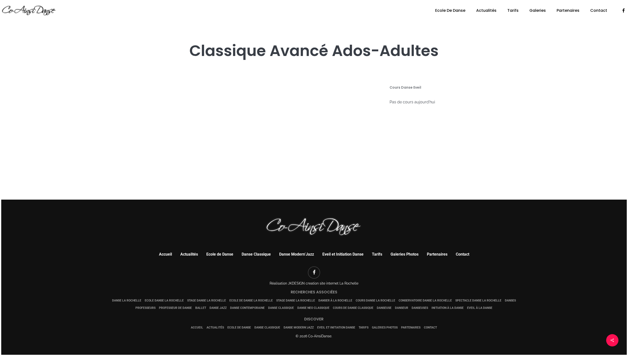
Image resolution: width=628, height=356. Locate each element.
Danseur (401, 308)
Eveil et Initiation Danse (343, 254)
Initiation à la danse (448, 308)
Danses (510, 300)
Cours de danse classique (353, 308)
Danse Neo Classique (313, 308)
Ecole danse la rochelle (164, 300)
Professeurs (145, 308)
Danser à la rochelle (335, 300)
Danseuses (420, 308)
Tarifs (377, 254)
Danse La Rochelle (126, 300)
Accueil (165, 254)
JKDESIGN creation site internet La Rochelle (323, 283)
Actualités (189, 254)
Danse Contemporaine (247, 308)
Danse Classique (256, 254)
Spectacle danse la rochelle (478, 300)
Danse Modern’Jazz (296, 254)
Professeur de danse (175, 308)
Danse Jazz (218, 308)
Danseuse (384, 308)
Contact (462, 254)
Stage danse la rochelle (206, 300)
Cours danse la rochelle (375, 300)
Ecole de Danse (219, 254)
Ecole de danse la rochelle (251, 300)
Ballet (200, 308)
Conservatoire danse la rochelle (425, 300)
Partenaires (437, 254)
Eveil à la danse (479, 308)
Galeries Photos (405, 254)
